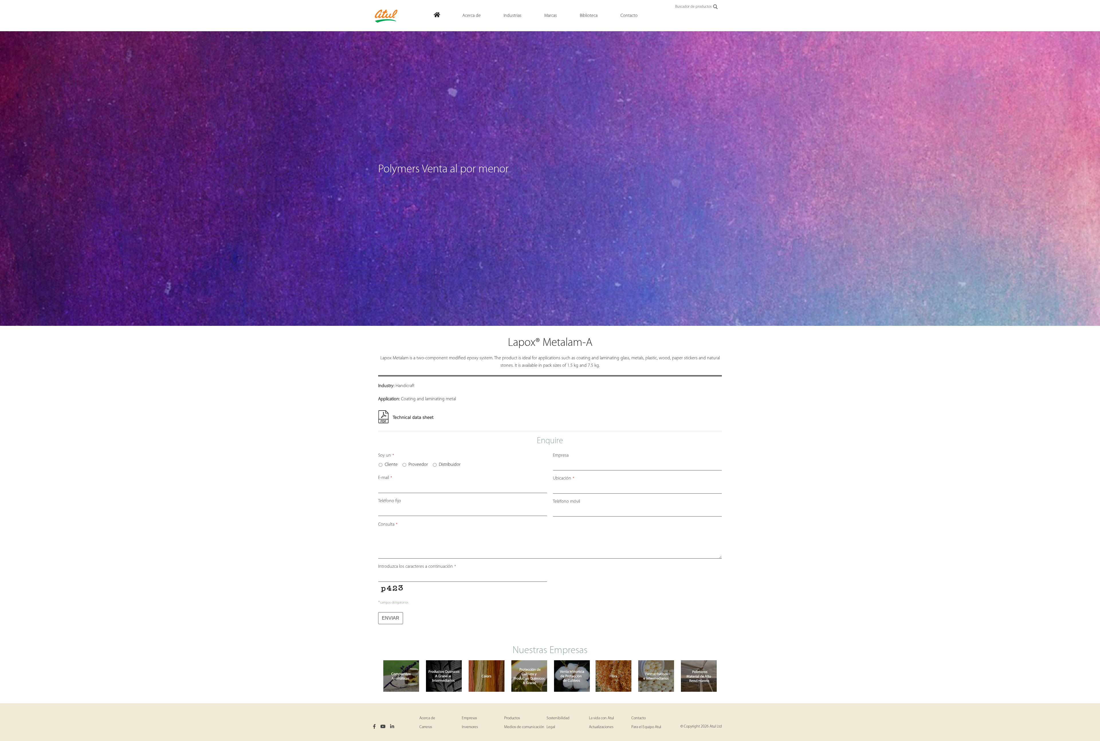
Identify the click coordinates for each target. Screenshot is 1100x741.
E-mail (385, 478)
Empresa (561, 455)
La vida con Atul (601, 718)
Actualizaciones (601, 727)
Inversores (470, 727)
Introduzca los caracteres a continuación (417, 566)
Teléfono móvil (566, 501)
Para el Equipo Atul (646, 727)
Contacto (638, 718)
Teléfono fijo (389, 501)
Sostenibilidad (558, 718)
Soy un (386, 455)
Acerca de (427, 718)
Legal (551, 727)
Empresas (469, 718)
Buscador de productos (693, 7)
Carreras (425, 727)
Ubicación (563, 478)
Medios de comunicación (524, 727)
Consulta (388, 524)
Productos (512, 718)
